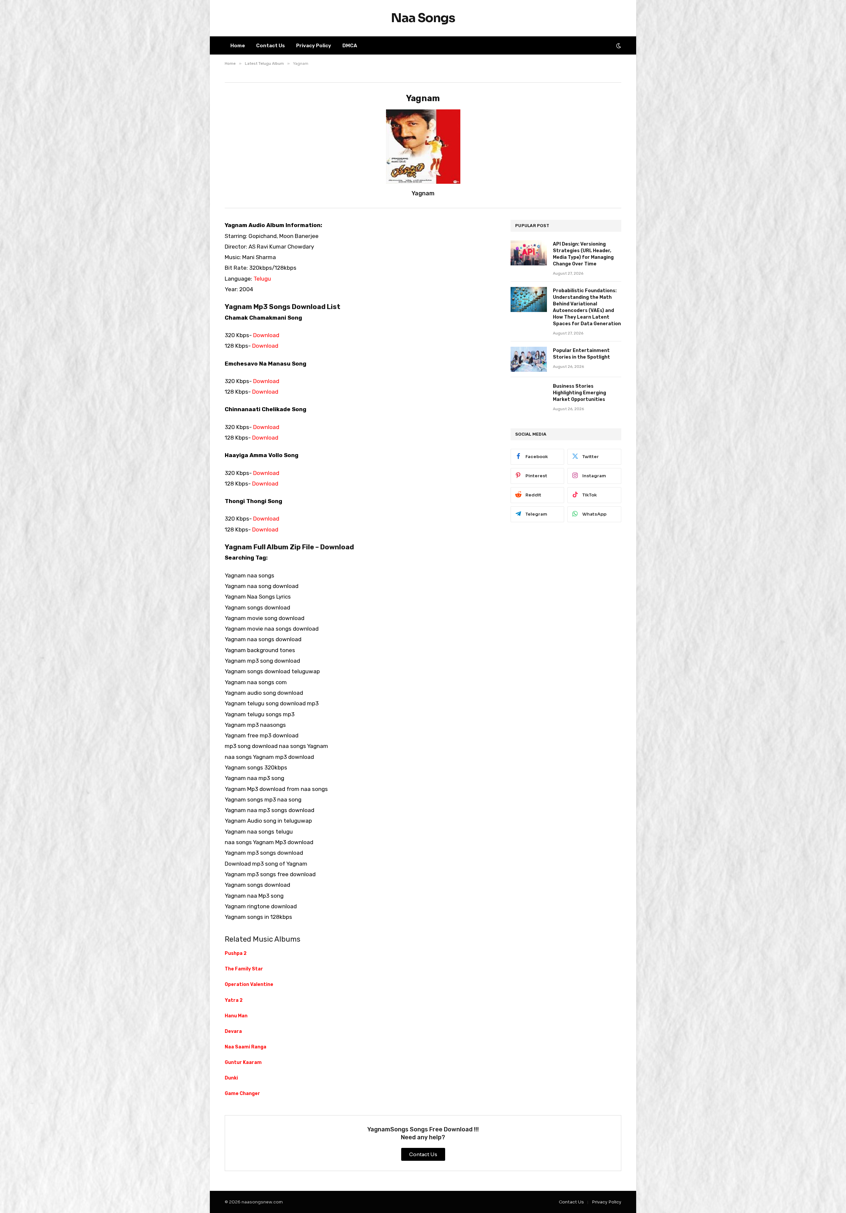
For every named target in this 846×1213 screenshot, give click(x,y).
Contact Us (270, 46)
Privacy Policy (313, 46)
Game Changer (242, 1093)
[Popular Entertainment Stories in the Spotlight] (529, 359)
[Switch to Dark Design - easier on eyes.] (618, 45)
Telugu (262, 278)
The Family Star (244, 969)
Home (237, 46)
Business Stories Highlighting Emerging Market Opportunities (579, 392)
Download (266, 335)
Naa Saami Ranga (245, 1047)
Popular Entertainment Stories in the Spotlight (581, 354)
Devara (233, 1031)
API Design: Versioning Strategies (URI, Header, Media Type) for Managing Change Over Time (583, 254)
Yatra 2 (234, 1000)
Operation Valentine (249, 984)
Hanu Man (236, 1016)
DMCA (349, 46)
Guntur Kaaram (243, 1062)
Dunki (231, 1078)
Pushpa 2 (236, 953)
